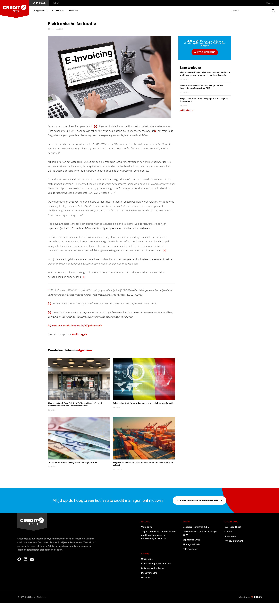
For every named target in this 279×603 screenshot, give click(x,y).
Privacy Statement (234, 540)
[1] (95, 126)
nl (276, 2)
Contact (228, 531)
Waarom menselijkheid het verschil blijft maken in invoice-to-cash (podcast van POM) (202, 86)
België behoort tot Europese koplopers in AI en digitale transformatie (143, 403)
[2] (155, 130)
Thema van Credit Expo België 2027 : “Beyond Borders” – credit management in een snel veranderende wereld (75, 404)
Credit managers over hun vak (156, 563)
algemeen (84, 350)
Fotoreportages (190, 548)
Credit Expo (147, 558)
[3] (164, 250)
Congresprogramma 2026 (196, 526)
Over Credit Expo (233, 526)
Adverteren (230, 536)
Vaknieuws (146, 526)
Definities (145, 577)
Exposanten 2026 (191, 539)
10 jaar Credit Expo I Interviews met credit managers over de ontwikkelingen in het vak (158, 535)
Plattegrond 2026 (191, 544)
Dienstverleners (149, 572)
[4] (83, 276)
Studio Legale (79, 334)
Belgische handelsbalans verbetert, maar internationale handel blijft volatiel (143, 463)
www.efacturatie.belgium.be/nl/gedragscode (76, 325)
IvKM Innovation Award (152, 568)
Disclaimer (41, 597)
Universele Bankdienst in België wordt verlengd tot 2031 (72, 462)
